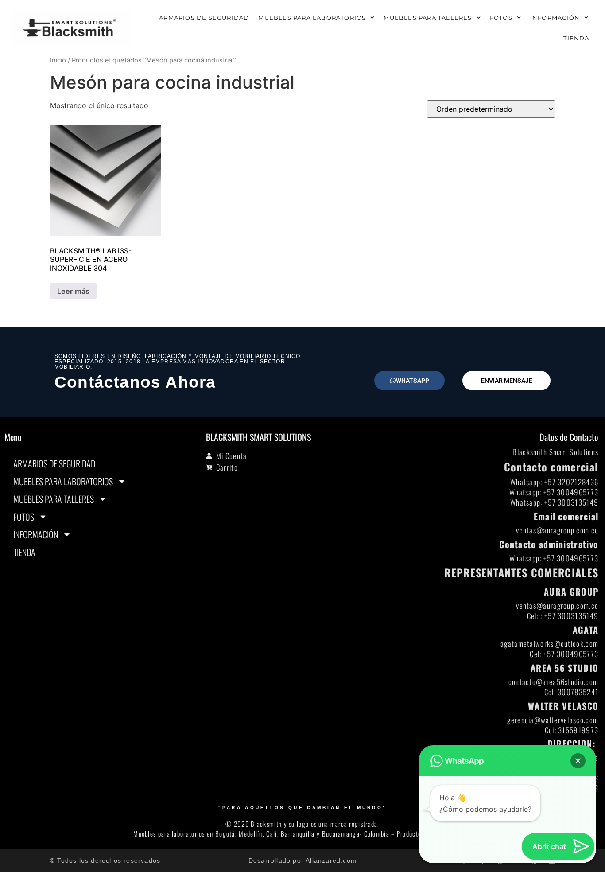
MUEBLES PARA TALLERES (428, 17)
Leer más (73, 291)
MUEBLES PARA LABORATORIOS (312, 17)
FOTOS (501, 17)
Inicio (58, 60)
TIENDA (576, 38)
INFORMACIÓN (555, 17)
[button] (578, 760)
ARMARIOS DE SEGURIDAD (204, 17)
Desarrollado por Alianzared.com (302, 860)
